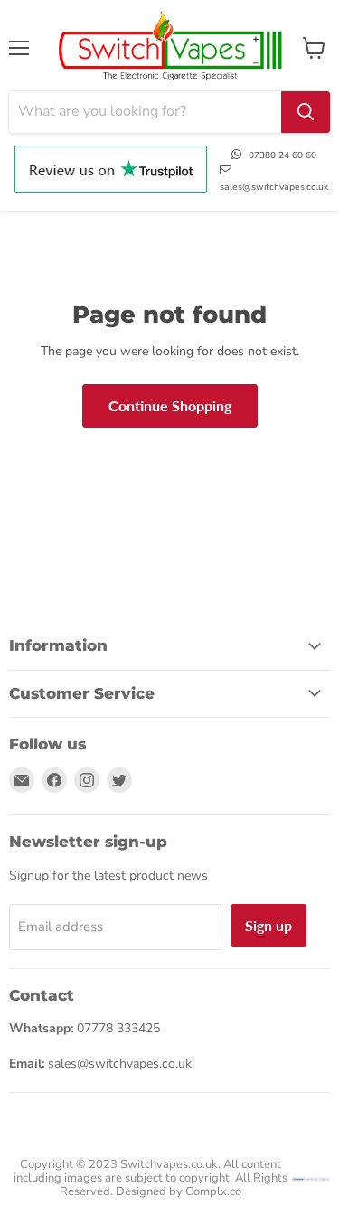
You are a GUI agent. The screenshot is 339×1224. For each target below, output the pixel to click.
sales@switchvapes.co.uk (274, 187)
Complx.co (213, 1191)
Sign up (268, 925)
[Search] (305, 112)
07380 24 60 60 (282, 155)
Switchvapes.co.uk (169, 1164)
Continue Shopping (169, 405)
